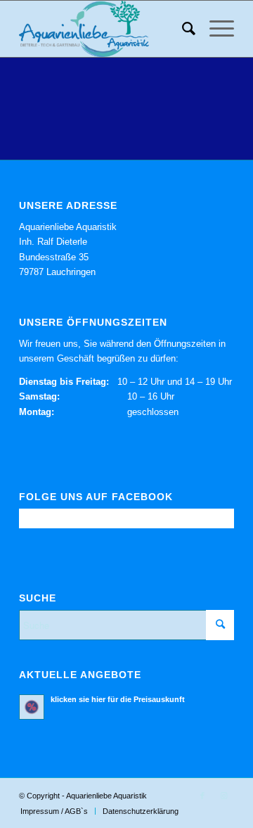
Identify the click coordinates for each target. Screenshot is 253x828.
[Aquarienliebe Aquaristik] (105, 29)
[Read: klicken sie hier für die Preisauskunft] (31, 707)
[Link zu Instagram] (223, 795)
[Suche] (181, 29)
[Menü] (214, 29)
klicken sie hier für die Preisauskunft (118, 699)
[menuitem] (181, 29)
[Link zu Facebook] (202, 795)
